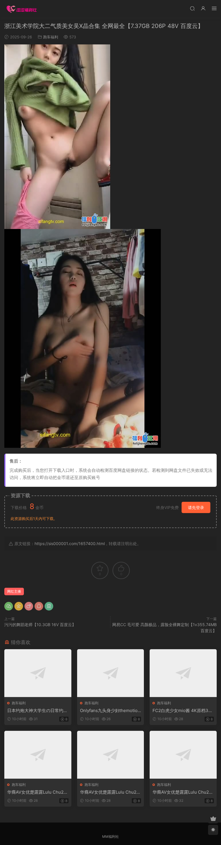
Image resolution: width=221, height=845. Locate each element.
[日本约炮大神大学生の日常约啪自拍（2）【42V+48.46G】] (37, 673)
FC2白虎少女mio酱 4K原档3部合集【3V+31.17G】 (183, 710)
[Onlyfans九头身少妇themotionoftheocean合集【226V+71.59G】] (110, 673)
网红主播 (14, 591)
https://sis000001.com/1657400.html (70, 543)
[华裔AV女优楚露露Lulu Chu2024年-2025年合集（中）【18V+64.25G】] (110, 755)
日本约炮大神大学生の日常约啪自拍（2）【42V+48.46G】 (37, 710)
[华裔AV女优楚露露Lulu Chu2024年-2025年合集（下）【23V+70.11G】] (183, 755)
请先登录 (196, 507)
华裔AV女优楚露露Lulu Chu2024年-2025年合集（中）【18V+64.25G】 (110, 792)
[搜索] (192, 8)
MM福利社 (110, 836)
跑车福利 (50, 37)
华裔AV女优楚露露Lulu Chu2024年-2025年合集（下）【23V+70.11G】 (183, 792)
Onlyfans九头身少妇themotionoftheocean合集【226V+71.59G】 (110, 710)
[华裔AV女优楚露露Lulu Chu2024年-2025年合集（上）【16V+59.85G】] (37, 755)
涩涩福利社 (21, 8)
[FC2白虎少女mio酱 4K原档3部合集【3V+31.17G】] (183, 673)
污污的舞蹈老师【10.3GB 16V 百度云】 (40, 624)
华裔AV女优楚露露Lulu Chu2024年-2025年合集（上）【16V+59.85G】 (37, 792)
